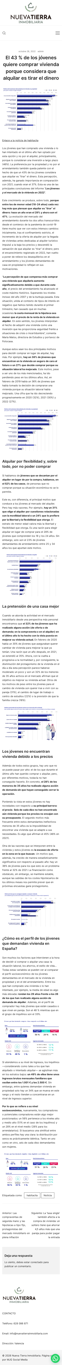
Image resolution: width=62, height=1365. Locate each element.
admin (41, 51)
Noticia (48, 1195)
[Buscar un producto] (4, 33)
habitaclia (32, 1195)
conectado (37, 1262)
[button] (55, 1358)
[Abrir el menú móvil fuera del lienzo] (58, 33)
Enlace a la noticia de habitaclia (20, 140)
